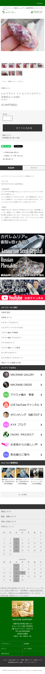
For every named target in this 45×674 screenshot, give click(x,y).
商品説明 (11, 168)
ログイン (3, 648)
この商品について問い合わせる (13, 156)
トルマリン (20, 81)
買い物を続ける (8, 159)
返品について (6, 135)
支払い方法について (14, 660)
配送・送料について (26, 660)
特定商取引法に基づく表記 (11, 138)
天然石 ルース (11, 81)
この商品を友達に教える (11, 152)
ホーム (4, 81)
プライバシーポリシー (30, 662)
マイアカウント (5, 643)
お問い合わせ (5, 653)
